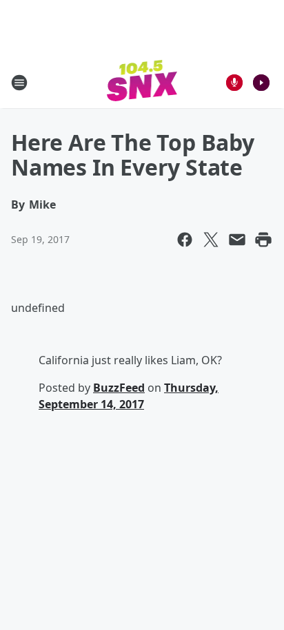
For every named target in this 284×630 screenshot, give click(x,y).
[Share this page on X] (211, 239)
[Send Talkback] (234, 82)
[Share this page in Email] (237, 239)
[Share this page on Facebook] (184, 239)
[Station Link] (142, 82)
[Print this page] (263, 239)
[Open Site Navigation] (19, 82)
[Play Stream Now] (261, 82)
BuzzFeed (119, 387)
